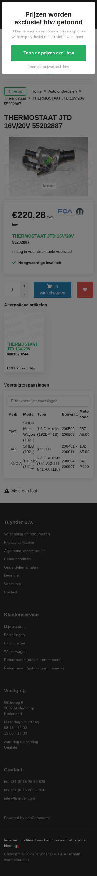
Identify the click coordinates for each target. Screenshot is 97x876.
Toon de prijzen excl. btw (48, 53)
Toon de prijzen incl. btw (48, 66)
